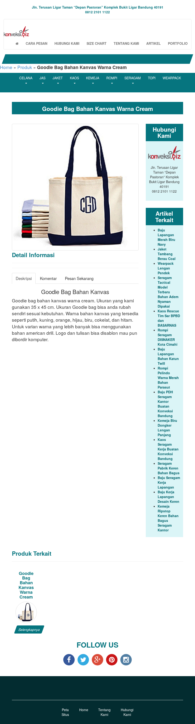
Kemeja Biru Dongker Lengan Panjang (167, 427)
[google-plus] (97, 659)
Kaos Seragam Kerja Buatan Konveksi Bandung (168, 449)
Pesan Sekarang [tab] (79, 278)
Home (6, 67)
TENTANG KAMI (126, 43)
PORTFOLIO (178, 43)
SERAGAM (132, 77)
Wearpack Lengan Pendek (166, 268)
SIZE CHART (97, 43)
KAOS (74, 77)
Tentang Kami (104, 712)
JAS (42, 77)
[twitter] (83, 659)
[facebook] (69, 659)
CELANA (25, 77)
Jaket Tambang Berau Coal (167, 254)
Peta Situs (65, 712)
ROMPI (111, 77)
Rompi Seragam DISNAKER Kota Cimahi (167, 337)
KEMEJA (92, 77)
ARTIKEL (153, 43)
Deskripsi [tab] (24, 278)
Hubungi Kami (127, 712)
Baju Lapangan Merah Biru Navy (166, 237)
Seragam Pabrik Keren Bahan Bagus (169, 468)
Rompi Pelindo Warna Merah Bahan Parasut (168, 377)
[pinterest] (111, 659)
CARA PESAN (36, 43)
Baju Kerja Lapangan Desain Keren (168, 496)
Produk (24, 67)
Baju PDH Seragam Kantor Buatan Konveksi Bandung (165, 403)
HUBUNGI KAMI (66, 43)
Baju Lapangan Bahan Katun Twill (168, 356)
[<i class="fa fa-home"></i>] (17, 43)
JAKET (58, 77)
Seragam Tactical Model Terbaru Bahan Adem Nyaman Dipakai (168, 292)
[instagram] (126, 659)
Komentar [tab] (48, 278)
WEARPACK (172, 77)
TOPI (152, 77)
